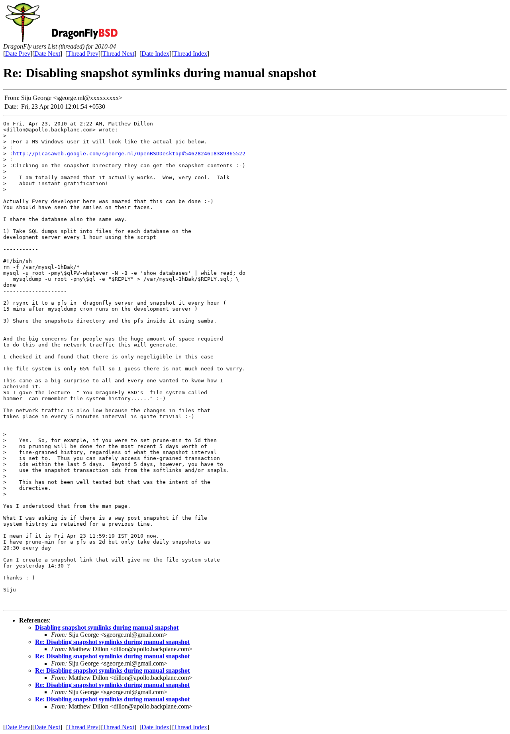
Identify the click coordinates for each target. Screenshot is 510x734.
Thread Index (190, 53)
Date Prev (17, 53)
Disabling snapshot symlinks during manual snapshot (106, 627)
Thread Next (118, 53)
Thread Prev (82, 53)
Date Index (155, 53)
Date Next (47, 53)
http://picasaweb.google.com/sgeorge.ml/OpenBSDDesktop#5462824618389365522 (129, 154)
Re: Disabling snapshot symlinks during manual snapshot (112, 641)
